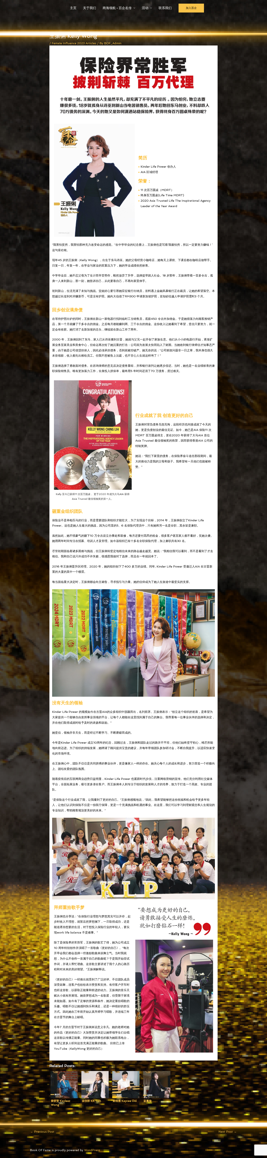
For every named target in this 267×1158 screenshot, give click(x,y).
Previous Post (42, 1131)
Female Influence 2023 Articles (74, 43)
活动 (145, 8)
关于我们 (89, 8)
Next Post (228, 1131)
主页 (73, 8)
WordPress (92, 1150)
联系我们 (165, 8)
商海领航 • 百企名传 (117, 8)
